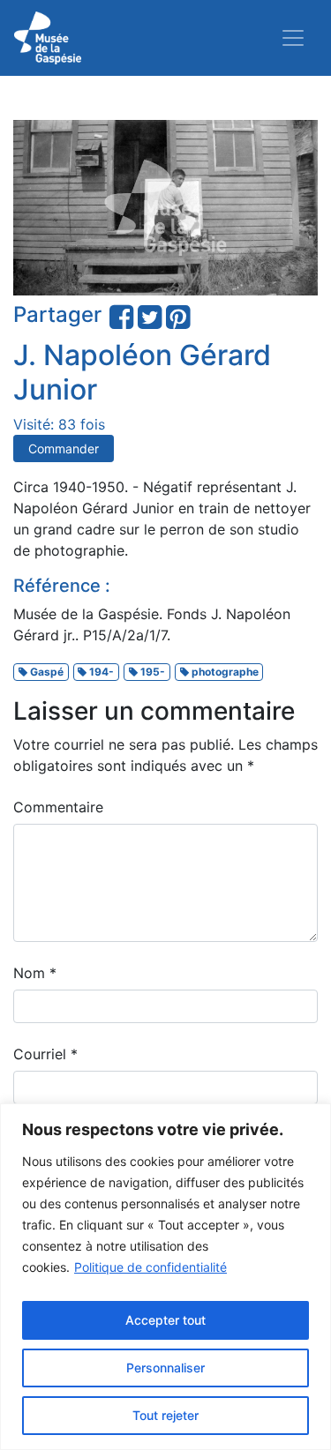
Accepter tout (165, 1319)
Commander (63, 448)
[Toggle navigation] (293, 38)
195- (151, 671)
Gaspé (45, 671)
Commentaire (58, 807)
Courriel (45, 1054)
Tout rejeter (165, 1415)
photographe (224, 671)
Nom (34, 973)
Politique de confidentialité (150, 1266)
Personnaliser (165, 1367)
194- (100, 671)
